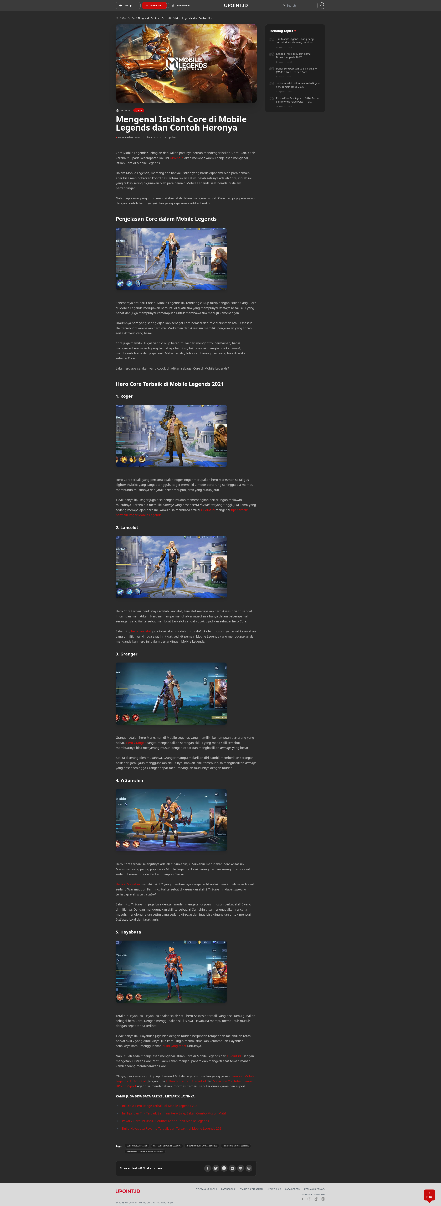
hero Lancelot (141, 631)
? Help (429, 1194)
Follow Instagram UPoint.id (186, 1081)
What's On (128, 18)
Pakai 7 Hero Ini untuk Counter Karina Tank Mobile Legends (165, 1121)
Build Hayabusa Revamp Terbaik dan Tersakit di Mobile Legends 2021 (172, 1128)
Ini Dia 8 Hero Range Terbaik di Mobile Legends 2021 (160, 1106)
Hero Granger (136, 743)
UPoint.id (176, 158)
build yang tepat (174, 1046)
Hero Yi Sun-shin (128, 884)
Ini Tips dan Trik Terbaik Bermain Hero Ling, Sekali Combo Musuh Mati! (174, 1113)
